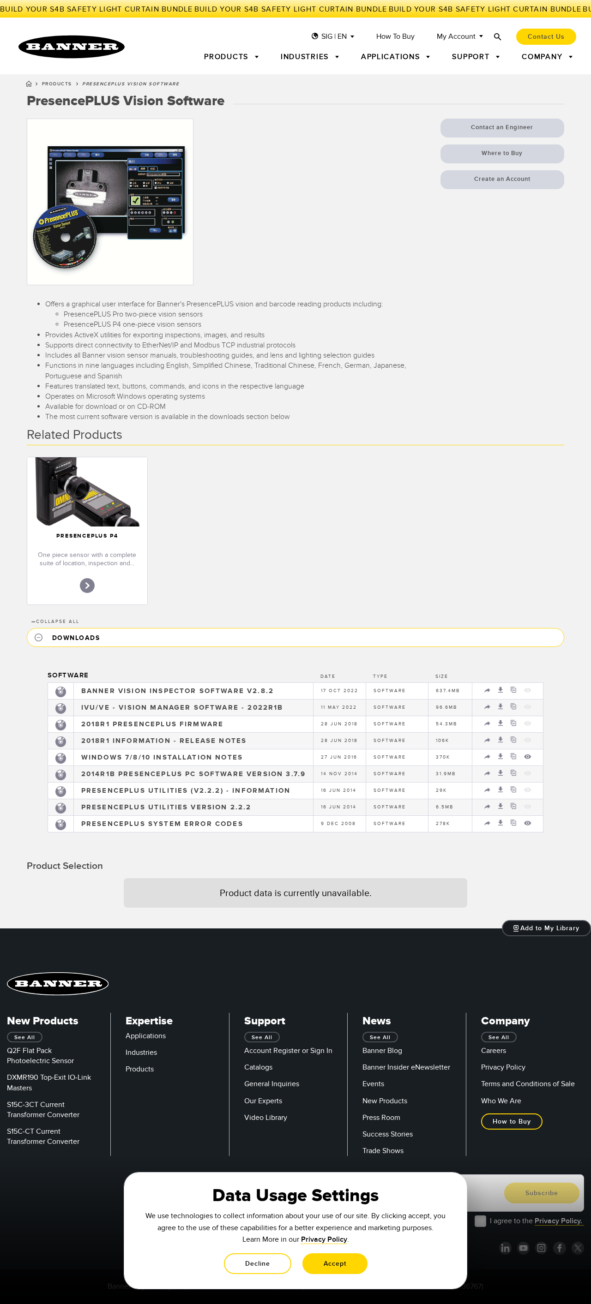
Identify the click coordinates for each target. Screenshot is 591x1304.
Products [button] (227, 56)
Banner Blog (382, 1050)
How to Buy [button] (512, 1121)
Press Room (381, 1117)
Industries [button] (306, 56)
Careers (493, 1050)
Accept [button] (335, 1264)
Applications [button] (392, 56)
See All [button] (24, 1037)
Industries (141, 1052)
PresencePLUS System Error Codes (162, 823)
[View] (527, 758)
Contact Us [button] (546, 37)
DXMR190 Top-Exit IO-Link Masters (49, 1082)
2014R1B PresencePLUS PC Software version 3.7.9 (193, 774)
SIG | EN (334, 36)
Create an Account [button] (502, 179)
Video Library (265, 1117)
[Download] (501, 692)
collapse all (55, 621)
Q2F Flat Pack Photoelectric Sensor (40, 1055)
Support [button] (472, 56)
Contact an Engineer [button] (502, 127)
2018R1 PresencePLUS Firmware (152, 724)
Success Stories (387, 1134)
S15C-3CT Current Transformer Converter (43, 1109)
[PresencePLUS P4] (87, 491)
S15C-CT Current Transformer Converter (43, 1136)
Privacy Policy (503, 1067)
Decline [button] (257, 1264)
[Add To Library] (515, 692)
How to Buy (395, 36)
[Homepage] (29, 85)
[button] (295, 637)
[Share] (488, 692)
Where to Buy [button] (502, 153)
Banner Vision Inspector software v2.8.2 (177, 691)
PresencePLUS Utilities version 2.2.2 (166, 807)
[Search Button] (498, 37)
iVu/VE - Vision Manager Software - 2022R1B (182, 707)
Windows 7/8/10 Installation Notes (162, 757)
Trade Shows (383, 1150)
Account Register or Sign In (288, 1050)
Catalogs (258, 1067)
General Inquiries (271, 1084)
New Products (384, 1101)
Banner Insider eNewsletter (406, 1067)
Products (57, 84)
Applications (146, 1036)
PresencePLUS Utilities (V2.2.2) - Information (185, 790)
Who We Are (501, 1101)
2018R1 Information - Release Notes (164, 740)
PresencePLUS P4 (87, 535)
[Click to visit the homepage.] (71, 47)
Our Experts (263, 1101)
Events (373, 1084)
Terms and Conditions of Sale (528, 1084)
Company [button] (543, 56)
